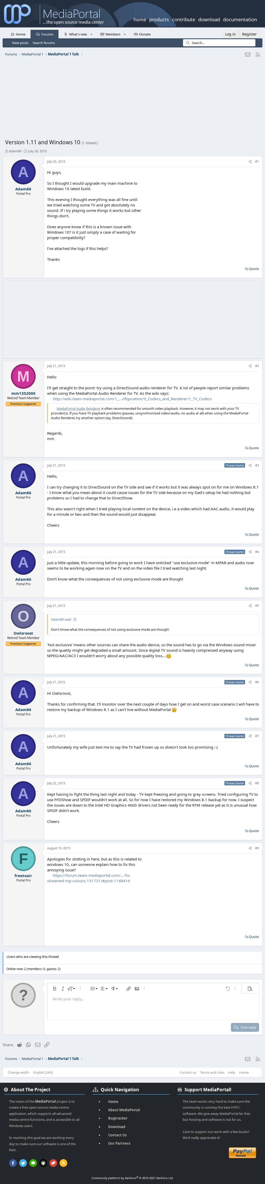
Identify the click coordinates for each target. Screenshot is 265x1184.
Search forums (44, 42)
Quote (254, 268)
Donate (145, 34)
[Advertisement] (132, 99)
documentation (240, 18)
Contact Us (117, 1135)
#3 (257, 465)
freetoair (23, 875)
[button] (91, 34)
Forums (47, 34)
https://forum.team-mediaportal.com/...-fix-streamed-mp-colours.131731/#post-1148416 (89, 878)
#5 (257, 606)
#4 (257, 552)
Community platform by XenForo (133, 1178)
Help (231, 1072)
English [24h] (43, 1072)
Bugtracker (118, 1118)
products (159, 18)
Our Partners (119, 1143)
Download (116, 1126)
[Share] (250, 162)
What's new (78, 34)
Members (113, 34)
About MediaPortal (124, 1110)
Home (20, 34)
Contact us (188, 1072)
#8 (257, 783)
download (209, 18)
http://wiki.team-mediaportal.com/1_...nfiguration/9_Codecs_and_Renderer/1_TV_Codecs (132, 398)
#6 (257, 682)
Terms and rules (212, 1072)
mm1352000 (23, 393)
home (140, 18)
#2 (257, 366)
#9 (257, 848)
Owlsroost (23, 633)
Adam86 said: (61, 619)
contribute (183, 18)
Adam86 (15, 151)
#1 (257, 161)
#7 (257, 736)
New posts (20, 42)
